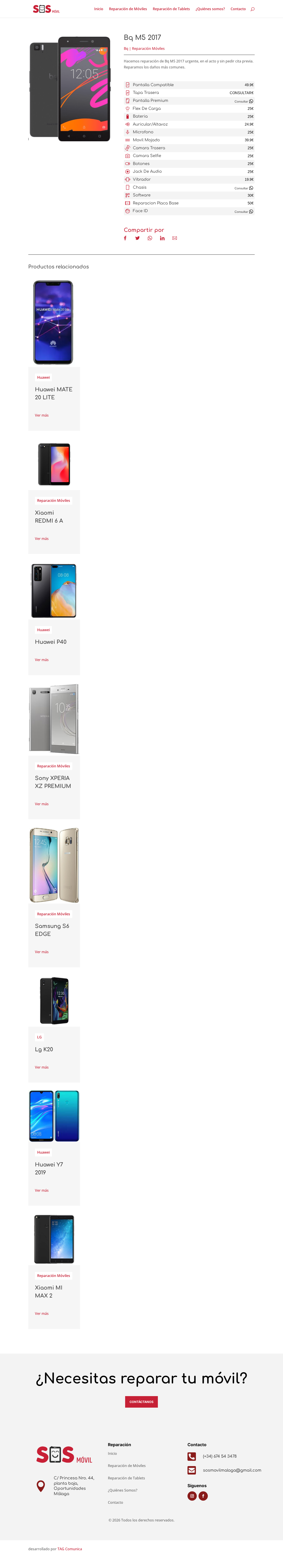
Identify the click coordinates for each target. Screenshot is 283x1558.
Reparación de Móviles (128, 9)
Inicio (98, 9)
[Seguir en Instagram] (192, 1496)
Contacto (238, 9)
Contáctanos (141, 1402)
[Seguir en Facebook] (203, 1496)
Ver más (42, 415)
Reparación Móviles (148, 48)
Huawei (43, 377)
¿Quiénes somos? (210, 9)
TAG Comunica (69, 1548)
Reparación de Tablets (171, 9)
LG (39, 1037)
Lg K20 (44, 1050)
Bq (126, 48)
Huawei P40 (51, 642)
